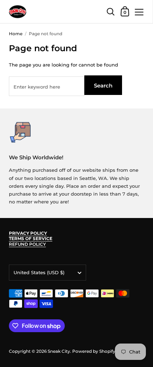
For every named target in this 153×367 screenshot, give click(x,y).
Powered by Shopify (93, 351)
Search (103, 85)
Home (15, 33)
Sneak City (59, 351)
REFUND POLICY (27, 244)
